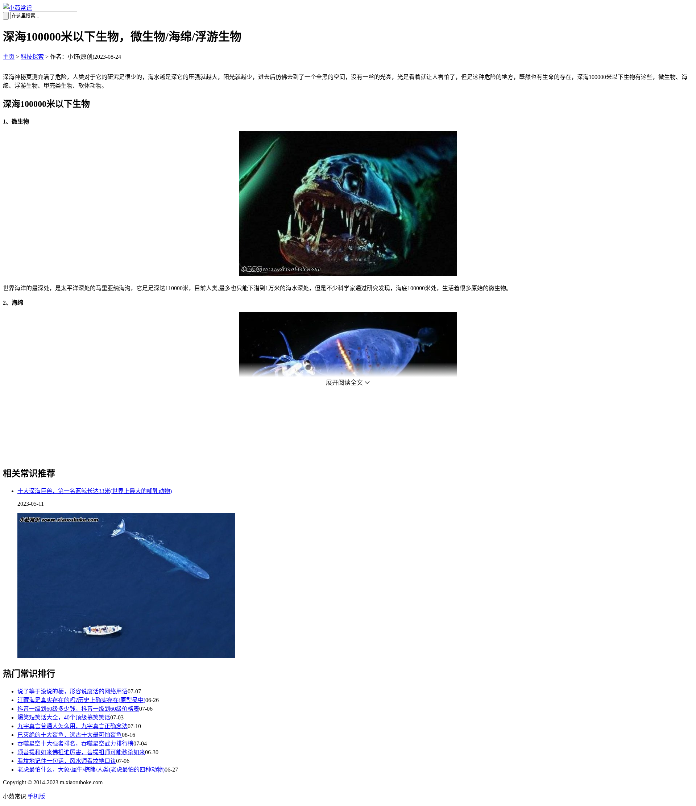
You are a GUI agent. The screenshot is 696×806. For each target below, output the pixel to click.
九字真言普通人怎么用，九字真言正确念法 (72, 726)
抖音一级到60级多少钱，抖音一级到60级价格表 (78, 709)
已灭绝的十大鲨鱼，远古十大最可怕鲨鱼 (69, 735)
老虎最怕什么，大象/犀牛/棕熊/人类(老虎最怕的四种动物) (91, 770)
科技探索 (32, 57)
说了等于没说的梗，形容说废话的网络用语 (72, 691)
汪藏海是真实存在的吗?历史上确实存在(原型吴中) (81, 700)
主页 (8, 57)
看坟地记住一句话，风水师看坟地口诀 (66, 761)
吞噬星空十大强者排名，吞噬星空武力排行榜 (75, 743)
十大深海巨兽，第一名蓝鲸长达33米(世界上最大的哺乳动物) (94, 491)
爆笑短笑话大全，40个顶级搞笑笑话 (63, 717)
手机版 (36, 796)
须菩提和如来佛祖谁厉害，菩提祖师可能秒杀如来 (81, 752)
